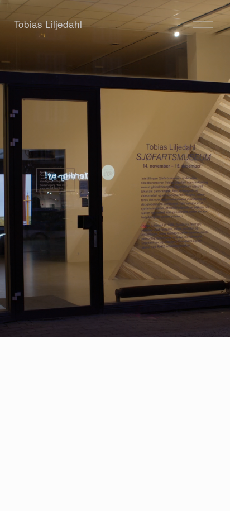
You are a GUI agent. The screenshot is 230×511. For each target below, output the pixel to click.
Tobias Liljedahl (48, 24)
